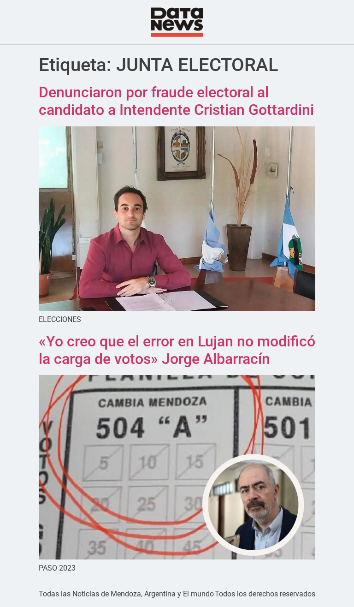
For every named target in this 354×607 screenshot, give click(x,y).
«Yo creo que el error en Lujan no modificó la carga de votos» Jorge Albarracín (177, 350)
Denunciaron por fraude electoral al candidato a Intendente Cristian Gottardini (176, 101)
